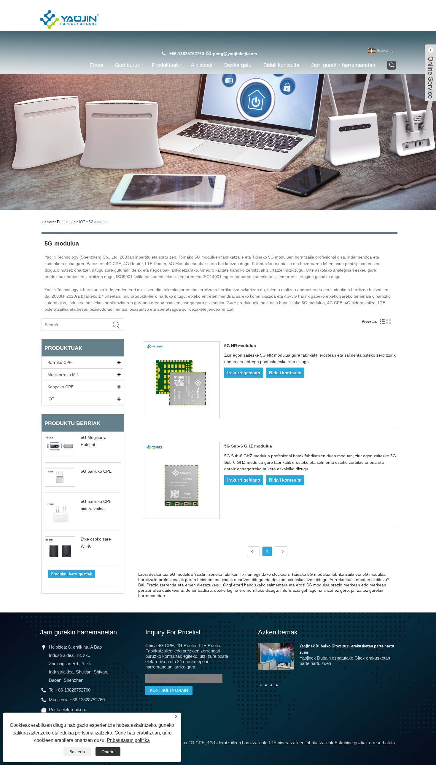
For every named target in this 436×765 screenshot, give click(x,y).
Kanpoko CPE (60, 386)
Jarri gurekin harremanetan (343, 65)
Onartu (107, 751)
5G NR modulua (240, 345)
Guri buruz (127, 65)
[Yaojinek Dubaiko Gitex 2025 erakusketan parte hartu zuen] (276, 655)
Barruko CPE (59, 362)
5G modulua (99, 222)
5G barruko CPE (96, 471)
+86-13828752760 (72, 689)
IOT (82, 222)
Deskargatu (238, 65)
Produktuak (165, 65)
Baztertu (77, 751)
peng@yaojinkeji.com (235, 53)
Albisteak (201, 65)
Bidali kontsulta (281, 65)
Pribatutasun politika (128, 740)
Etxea (96, 65)
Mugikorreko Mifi (63, 374)
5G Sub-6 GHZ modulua (248, 446)
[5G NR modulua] (181, 381)
